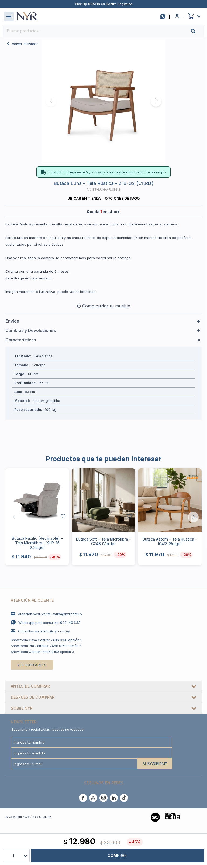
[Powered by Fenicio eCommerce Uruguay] (193, 817)
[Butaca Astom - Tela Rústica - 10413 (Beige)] (170, 500)
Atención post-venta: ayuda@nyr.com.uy (50, 614)
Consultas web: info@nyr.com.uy (44, 631)
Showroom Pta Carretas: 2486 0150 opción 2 (46, 646)
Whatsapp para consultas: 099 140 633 (49, 623)
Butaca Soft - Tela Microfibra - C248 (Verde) (103, 541)
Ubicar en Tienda (84, 198)
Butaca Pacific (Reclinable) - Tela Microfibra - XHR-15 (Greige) (37, 543)
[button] (197, 31)
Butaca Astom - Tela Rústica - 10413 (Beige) (170, 541)
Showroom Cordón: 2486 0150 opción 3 (42, 652)
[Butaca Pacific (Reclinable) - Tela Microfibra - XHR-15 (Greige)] (37, 500)
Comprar (117, 855)
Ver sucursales (32, 665)
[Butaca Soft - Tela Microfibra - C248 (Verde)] (103, 500)
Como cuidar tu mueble (106, 306)
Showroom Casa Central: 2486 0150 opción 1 (46, 640)
